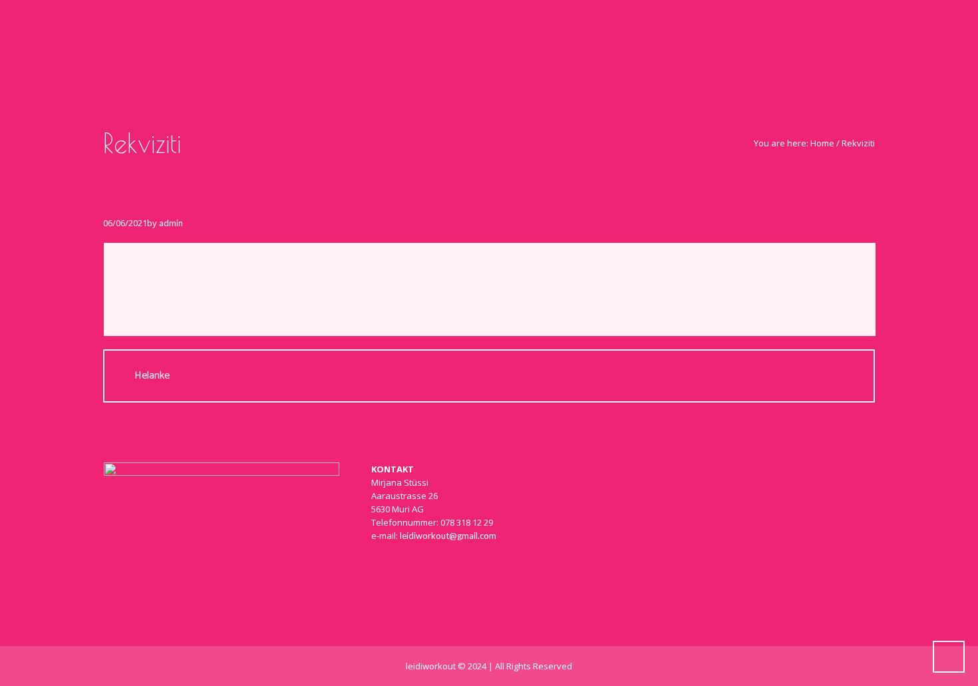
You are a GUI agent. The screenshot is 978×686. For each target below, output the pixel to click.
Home (822, 143)
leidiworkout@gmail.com (448, 535)
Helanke (152, 376)
